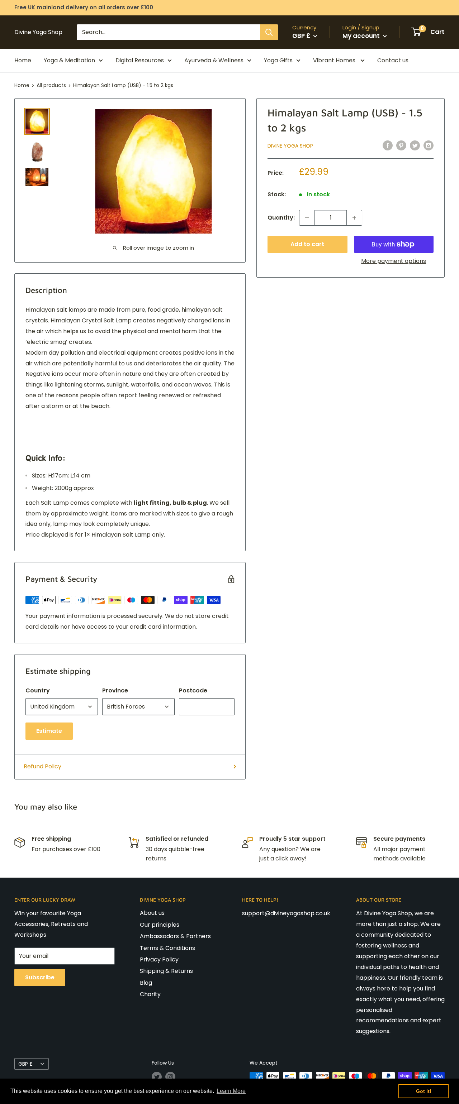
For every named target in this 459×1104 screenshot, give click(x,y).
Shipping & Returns (166, 971)
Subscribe (40, 977)
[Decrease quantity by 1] (306, 217)
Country (37, 690)
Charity (150, 994)
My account (361, 36)
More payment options (393, 261)
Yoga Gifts (278, 60)
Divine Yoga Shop (290, 145)
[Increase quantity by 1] (354, 217)
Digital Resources (139, 60)
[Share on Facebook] (388, 145)
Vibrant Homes (335, 60)
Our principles (159, 925)
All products (51, 85)
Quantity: (281, 217)
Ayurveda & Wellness (213, 60)
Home (22, 60)
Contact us (392, 60)
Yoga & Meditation (69, 60)
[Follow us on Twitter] (157, 1077)
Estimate (49, 731)
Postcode (193, 690)
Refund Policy (42, 766)
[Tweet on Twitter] (415, 145)
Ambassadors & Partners (175, 936)
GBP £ (25, 1064)
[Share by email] (428, 145)
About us (152, 913)
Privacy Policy (159, 959)
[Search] (269, 32)
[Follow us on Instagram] (170, 1077)
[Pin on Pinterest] (401, 145)
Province (115, 690)
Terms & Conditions (167, 948)
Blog (146, 983)
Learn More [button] (231, 1091)
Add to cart (307, 244)
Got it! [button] (423, 1091)
